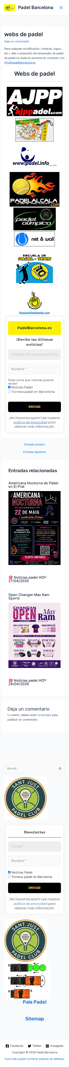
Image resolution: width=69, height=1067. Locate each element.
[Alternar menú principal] (61, 8)
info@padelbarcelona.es (20, 62)
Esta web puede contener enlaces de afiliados (34, 1059)
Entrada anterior (34, 444)
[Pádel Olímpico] (34, 218)
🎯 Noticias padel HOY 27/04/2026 (27, 579)
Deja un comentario (16, 41)
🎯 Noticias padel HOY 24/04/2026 (27, 682)
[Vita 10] (34, 268)
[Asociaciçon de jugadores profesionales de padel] (34, 101)
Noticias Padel (22, 387)
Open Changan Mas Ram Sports (28, 596)
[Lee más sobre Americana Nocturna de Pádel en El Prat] (34, 528)
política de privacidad (30, 422)
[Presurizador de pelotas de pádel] (27, 980)
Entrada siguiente (34, 452)
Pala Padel (34, 1002)
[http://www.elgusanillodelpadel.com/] (34, 299)
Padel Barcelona (35, 7)
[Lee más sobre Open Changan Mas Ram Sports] (34, 635)
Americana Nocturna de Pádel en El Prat (33, 485)
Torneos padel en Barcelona (33, 392)
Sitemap (34, 1019)
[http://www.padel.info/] (34, 164)
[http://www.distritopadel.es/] (34, 129)
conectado (44, 715)
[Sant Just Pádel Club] (25, 798)
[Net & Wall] (34, 238)
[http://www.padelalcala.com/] (34, 189)
